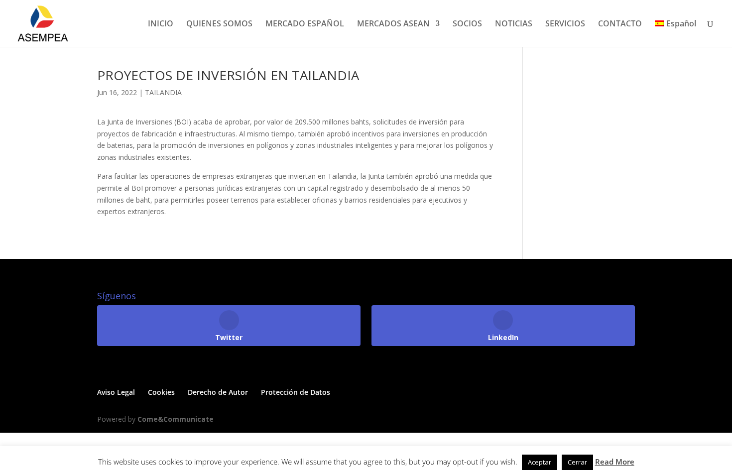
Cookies (161, 392)
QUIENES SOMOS (219, 24)
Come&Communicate (175, 419)
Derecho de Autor (218, 392)
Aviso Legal (116, 392)
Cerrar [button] (577, 462)
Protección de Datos (295, 392)
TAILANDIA (163, 92)
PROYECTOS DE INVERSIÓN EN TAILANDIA (228, 75)
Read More (614, 462)
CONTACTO (620, 24)
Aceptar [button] (539, 462)
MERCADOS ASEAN (393, 24)
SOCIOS (467, 24)
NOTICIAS (513, 24)
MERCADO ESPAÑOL (304, 24)
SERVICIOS (565, 24)
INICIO (160, 24)
